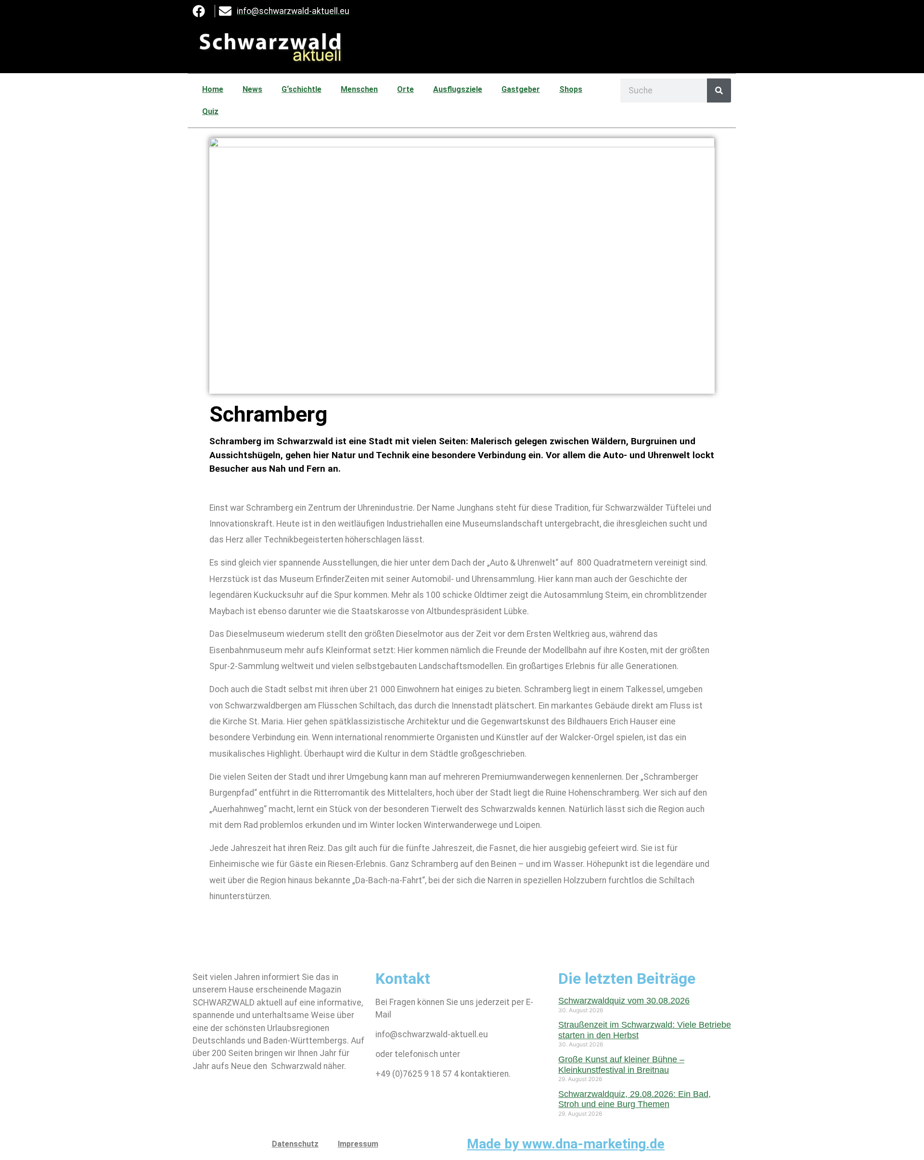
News (252, 89)
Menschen (359, 89)
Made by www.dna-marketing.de (566, 1144)
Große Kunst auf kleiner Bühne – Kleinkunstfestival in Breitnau (621, 1065)
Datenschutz (295, 1143)
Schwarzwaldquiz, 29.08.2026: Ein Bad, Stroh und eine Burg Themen (634, 1099)
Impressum (358, 1143)
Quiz (210, 111)
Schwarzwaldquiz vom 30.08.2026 (624, 1000)
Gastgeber (520, 89)
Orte (405, 89)
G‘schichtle (301, 89)
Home (212, 89)
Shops (570, 89)
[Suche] (719, 90)
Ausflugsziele (457, 89)
